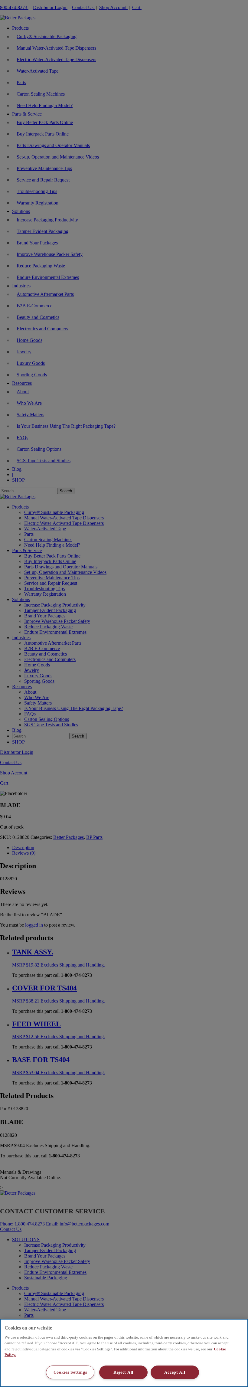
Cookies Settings (70, 1372)
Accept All (174, 1372)
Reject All (123, 1372)
